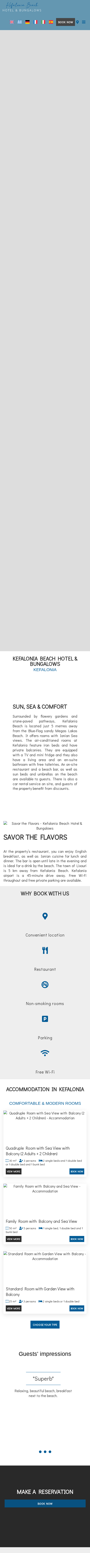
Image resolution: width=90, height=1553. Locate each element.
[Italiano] (43, 22)
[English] (12, 22)
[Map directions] (77, 22)
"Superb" (45, 1378)
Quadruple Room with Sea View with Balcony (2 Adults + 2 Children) (38, 1150)
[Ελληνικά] (19, 22)
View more (13, 1171)
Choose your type (45, 1324)
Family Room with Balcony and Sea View (41, 1221)
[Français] (35, 22)
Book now (65, 22)
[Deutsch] (27, 22)
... (45, 1444)
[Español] (51, 22)
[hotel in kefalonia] (22, 6)
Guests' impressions (45, 1354)
